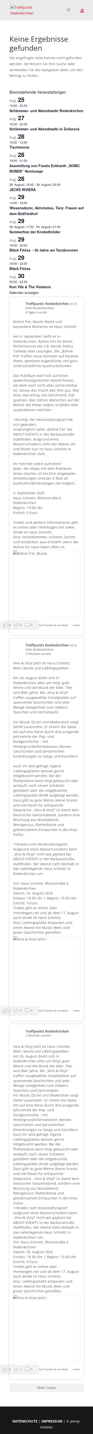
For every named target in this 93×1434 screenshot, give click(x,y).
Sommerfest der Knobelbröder (34, 231)
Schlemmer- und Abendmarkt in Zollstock (44, 128)
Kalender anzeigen (24, 292)
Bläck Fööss (20, 268)
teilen (76, 625)
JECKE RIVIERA (22, 189)
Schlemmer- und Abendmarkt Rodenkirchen (46, 110)
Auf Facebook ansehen (54, 625)
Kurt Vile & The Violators (30, 286)
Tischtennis (19, 147)
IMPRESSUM (51, 1421)
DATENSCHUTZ (24, 1421)
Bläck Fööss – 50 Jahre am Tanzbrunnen (43, 250)
